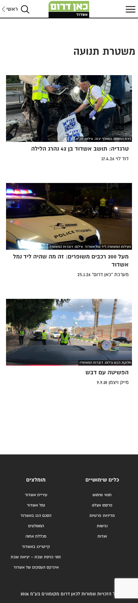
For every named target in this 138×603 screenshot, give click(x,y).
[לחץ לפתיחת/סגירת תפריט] (129, 9)
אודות (102, 536)
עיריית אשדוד (36, 495)
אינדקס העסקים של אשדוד (36, 567)
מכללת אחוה (35, 536)
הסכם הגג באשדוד (35, 516)
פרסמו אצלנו (102, 505)
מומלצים (36, 480)
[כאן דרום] (69, 9)
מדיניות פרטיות (102, 516)
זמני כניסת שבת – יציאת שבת (36, 557)
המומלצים (36, 526)
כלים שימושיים (102, 480)
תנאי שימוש (102, 495)
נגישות (102, 526)
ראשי (12, 9)
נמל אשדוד (36, 505)
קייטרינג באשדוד (36, 547)
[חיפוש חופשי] (25, 9)
